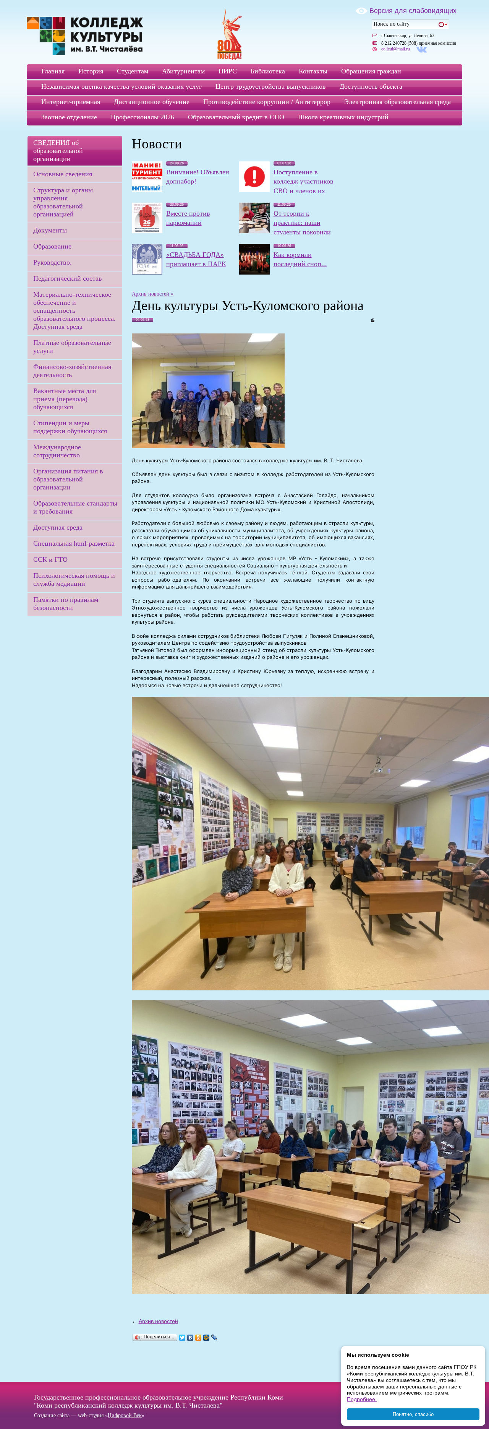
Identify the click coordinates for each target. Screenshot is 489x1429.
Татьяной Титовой (154, 650)
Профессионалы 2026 (142, 117)
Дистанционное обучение (151, 102)
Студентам (132, 71)
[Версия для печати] (371, 319)
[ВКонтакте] (190, 1338)
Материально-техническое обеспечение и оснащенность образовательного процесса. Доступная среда (74, 310)
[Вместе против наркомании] (147, 231)
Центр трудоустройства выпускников (270, 86)
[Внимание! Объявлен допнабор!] (147, 190)
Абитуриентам (183, 71)
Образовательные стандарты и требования (75, 507)
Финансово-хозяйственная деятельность (72, 371)
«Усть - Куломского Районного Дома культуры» (222, 509)
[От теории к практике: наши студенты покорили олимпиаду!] (254, 231)
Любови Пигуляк (282, 636)
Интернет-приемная (70, 102)
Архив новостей (158, 1321)
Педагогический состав (67, 278)
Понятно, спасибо (413, 1414)
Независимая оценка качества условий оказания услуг (121, 86)
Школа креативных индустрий (343, 117)
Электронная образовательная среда (397, 102)
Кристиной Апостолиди (343, 502)
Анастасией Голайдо (310, 495)
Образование (52, 246)
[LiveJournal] (214, 1338)
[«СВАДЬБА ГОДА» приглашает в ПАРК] (147, 273)
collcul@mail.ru (395, 49)
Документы (50, 230)
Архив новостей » (152, 294)
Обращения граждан (371, 71)
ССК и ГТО (50, 559)
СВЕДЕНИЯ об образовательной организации (58, 151)
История (90, 71)
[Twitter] (182, 1338)
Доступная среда (58, 527)
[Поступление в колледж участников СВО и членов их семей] (254, 190)
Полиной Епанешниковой (341, 636)
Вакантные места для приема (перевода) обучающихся (64, 399)
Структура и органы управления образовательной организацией (63, 202)
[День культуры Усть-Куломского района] (208, 446)
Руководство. (52, 262)
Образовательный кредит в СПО (236, 117)
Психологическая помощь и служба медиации (74, 579)
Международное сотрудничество (57, 451)
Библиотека (268, 71)
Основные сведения (62, 174)
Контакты (313, 71)
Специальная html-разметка (74, 543)
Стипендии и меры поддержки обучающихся (70, 427)
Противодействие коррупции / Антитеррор (266, 102)
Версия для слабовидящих (413, 11)
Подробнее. (362, 1399)
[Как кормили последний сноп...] (254, 273)
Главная (53, 71)
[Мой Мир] (206, 1338)
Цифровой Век (125, 1415)
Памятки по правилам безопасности (65, 603)
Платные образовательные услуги (72, 346)
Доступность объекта (371, 86)
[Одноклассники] (198, 1338)
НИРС (228, 71)
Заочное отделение (69, 117)
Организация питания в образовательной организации (68, 479)
